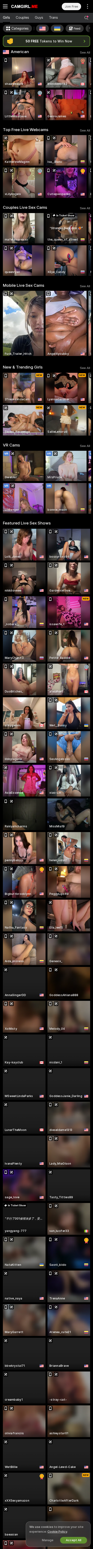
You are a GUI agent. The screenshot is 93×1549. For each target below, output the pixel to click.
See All (85, 52)
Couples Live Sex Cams (25, 207)
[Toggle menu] (5, 6)
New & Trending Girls (23, 367)
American (20, 51)
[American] (42, 28)
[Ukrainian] (57, 28)
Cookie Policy (57, 1531)
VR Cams (11, 445)
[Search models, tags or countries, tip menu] (86, 18)
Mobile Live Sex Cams (23, 285)
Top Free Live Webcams (25, 129)
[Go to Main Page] (28, 6)
